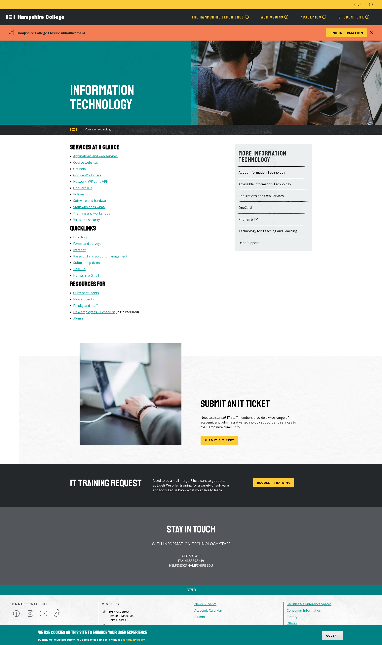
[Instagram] (30, 616)
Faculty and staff (85, 305)
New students (83, 299)
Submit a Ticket (219, 440)
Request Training (274, 483)
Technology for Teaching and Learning (268, 231)
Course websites (85, 162)
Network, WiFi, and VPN (91, 181)
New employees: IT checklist (94, 312)
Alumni (78, 318)
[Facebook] (16, 616)
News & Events (205, 604)
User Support (249, 243)
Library (292, 617)
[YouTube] (43, 616)
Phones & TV (248, 219)
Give (357, 5)
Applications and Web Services (261, 196)
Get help (79, 169)
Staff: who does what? (89, 207)
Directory (80, 237)
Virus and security (86, 220)
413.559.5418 (191, 556)
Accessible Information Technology (265, 184)
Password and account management (100, 256)
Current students (86, 293)
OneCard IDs (82, 188)
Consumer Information (304, 610)
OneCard (245, 207)
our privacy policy (133, 639)
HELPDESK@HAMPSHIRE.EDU (191, 565)
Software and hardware (90, 200)
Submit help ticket (86, 262)
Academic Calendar (208, 610)
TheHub (79, 269)
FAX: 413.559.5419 (191, 561)
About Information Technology (262, 172)
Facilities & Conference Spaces (309, 604)
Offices (292, 623)
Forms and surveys (87, 243)
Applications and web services (95, 156)
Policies (78, 194)
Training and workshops (91, 213)
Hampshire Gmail (86, 275)
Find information (346, 33)
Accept (332, 635)
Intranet (79, 250)
